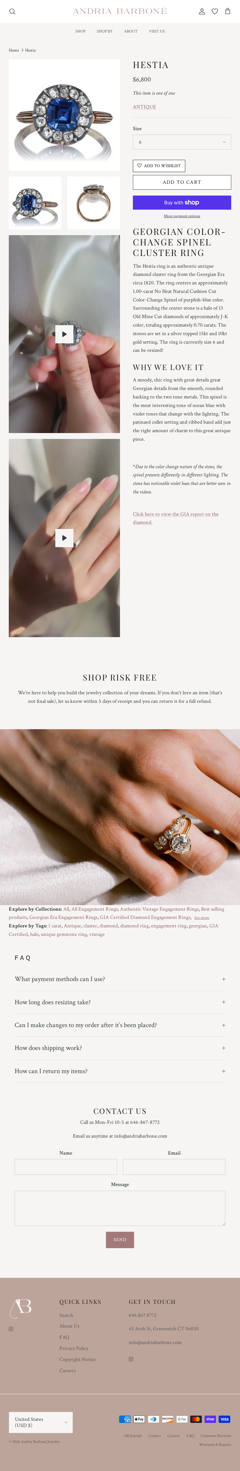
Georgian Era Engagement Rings (63, 917)
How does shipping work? (48, 1048)
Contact (154, 1435)
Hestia (30, 50)
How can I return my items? (51, 1071)
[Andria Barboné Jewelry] (120, 11)
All (66, 909)
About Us (69, 1326)
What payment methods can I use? (60, 979)
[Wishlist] (214, 11)
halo (34, 934)
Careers (67, 1370)
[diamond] (64, 334)
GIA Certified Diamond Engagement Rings (145, 917)
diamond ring (134, 925)
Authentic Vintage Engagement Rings (159, 909)
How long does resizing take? (53, 1002)
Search (66, 1315)
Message (120, 1184)
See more (201, 917)
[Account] (200, 11)
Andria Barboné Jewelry (40, 1441)
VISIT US (157, 31)
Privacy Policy (73, 1348)
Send (120, 1240)
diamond (109, 925)
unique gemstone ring (64, 934)
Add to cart (182, 182)
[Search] (12, 11)
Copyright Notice (77, 1359)
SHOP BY (105, 31)
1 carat (54, 925)
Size (137, 128)
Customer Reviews (216, 1435)
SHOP (80, 31)
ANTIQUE (144, 107)
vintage (97, 934)
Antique (72, 925)
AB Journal (132, 1435)
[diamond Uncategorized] (64, 538)
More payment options (182, 216)
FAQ (64, 1337)
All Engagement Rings (94, 909)
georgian (198, 925)
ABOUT (131, 31)
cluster (90, 925)
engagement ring (168, 925)
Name (65, 1153)
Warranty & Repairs (215, 1444)
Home (14, 50)
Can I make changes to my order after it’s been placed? (86, 1025)
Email (174, 1153)
